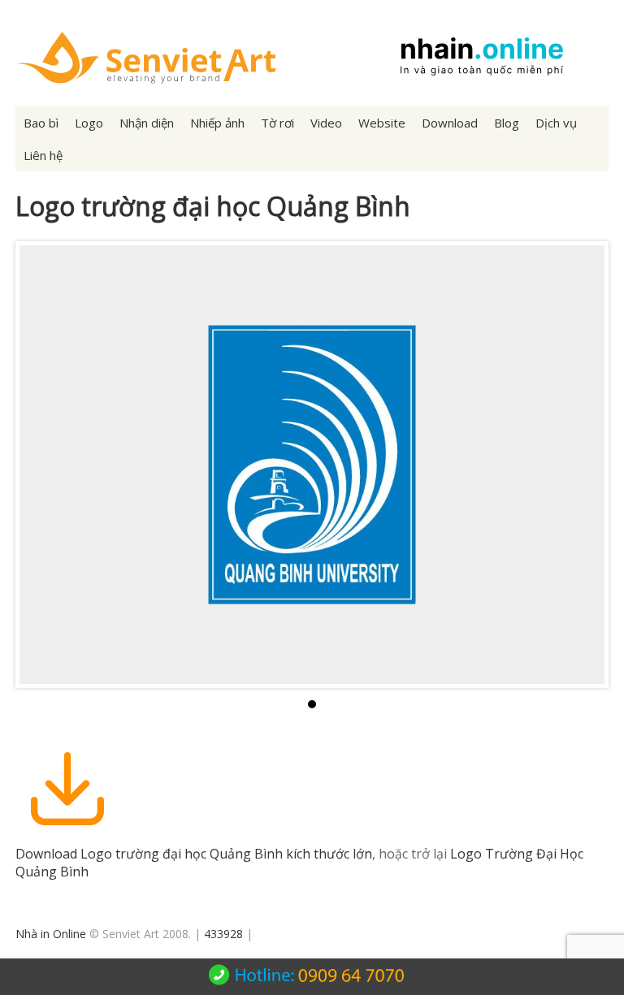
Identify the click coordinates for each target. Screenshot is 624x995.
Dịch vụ (556, 123)
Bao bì (41, 123)
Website (381, 123)
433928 (223, 933)
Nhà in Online (50, 933)
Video (326, 123)
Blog (506, 123)
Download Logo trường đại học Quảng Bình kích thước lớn (193, 854)
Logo (89, 123)
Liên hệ (43, 155)
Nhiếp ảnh (217, 123)
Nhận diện (146, 123)
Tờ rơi (277, 123)
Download (450, 123)
